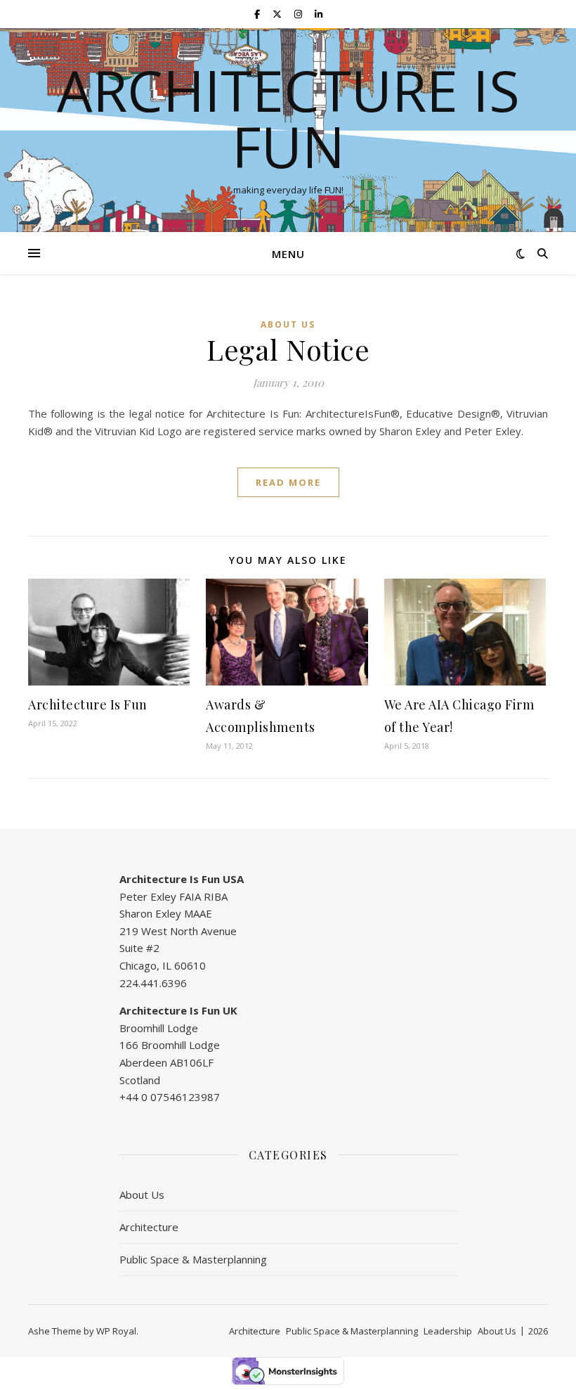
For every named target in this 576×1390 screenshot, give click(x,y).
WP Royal (116, 1331)
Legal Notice (288, 349)
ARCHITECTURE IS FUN (288, 118)
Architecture (148, 1227)
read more (288, 482)
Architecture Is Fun (88, 704)
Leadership (448, 1331)
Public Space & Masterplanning (193, 1259)
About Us (288, 324)
